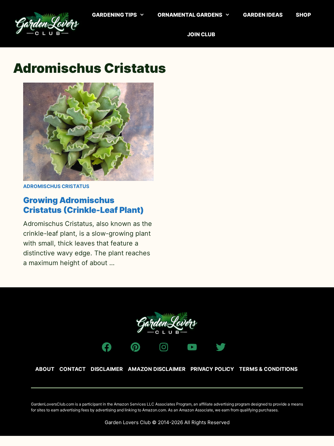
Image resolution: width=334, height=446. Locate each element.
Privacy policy (212, 369)
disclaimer (107, 369)
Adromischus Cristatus (56, 186)
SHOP (303, 14)
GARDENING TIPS (114, 14)
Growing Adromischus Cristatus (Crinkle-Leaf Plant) (83, 205)
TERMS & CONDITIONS (268, 369)
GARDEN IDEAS (263, 14)
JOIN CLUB (201, 34)
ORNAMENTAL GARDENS (190, 14)
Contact (72, 369)
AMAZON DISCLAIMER (157, 369)
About (44, 369)
